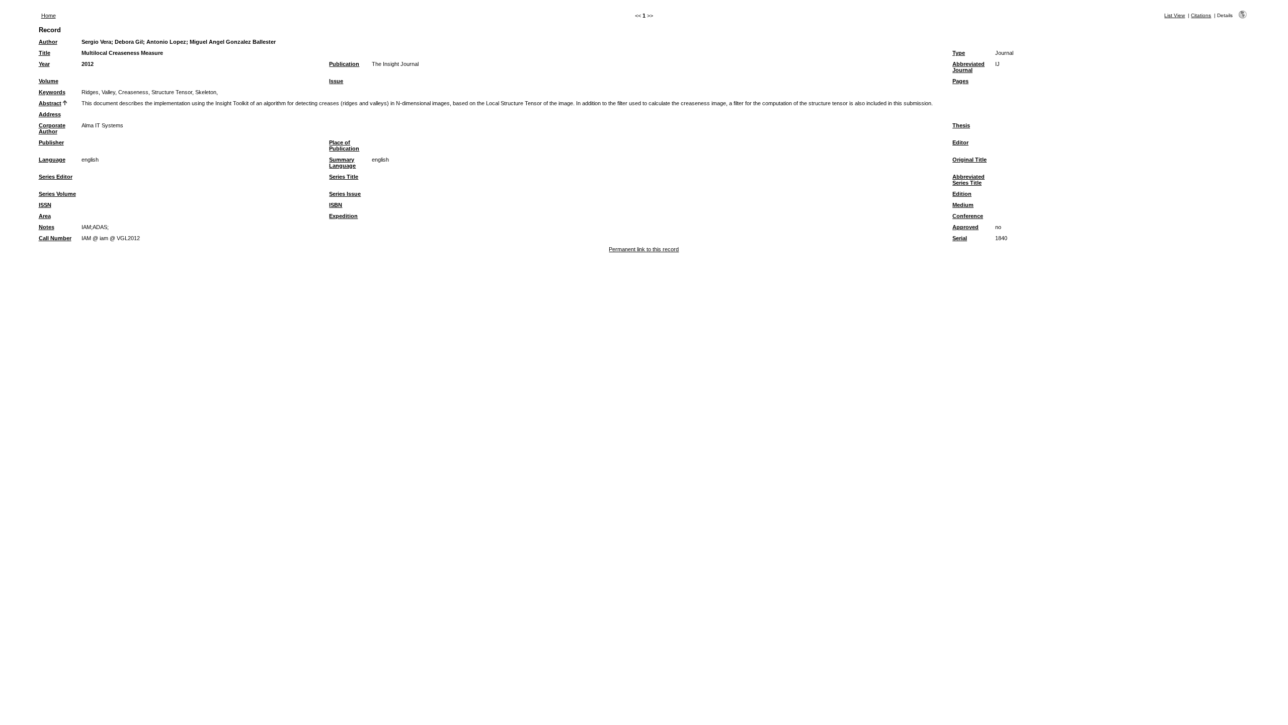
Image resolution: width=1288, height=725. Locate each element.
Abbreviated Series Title (968, 180)
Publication (344, 64)
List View (1174, 15)
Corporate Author (52, 128)
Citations (1201, 15)
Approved (965, 227)
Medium (963, 205)
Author (48, 42)
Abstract (50, 103)
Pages (960, 81)
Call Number (55, 238)
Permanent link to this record (644, 249)
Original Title (969, 160)
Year (44, 64)
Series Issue (345, 194)
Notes (46, 227)
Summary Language (342, 163)
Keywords (52, 92)
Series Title (343, 177)
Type (958, 53)
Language (52, 160)
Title (44, 53)
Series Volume (57, 194)
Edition (962, 194)
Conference (967, 216)
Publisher (51, 142)
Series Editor (55, 177)
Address (50, 114)
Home (48, 16)
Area (45, 216)
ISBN (335, 205)
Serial (959, 238)
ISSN (45, 205)
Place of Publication (344, 145)
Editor (960, 142)
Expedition (343, 216)
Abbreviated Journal (968, 67)
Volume (48, 81)
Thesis (961, 125)
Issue (336, 81)
